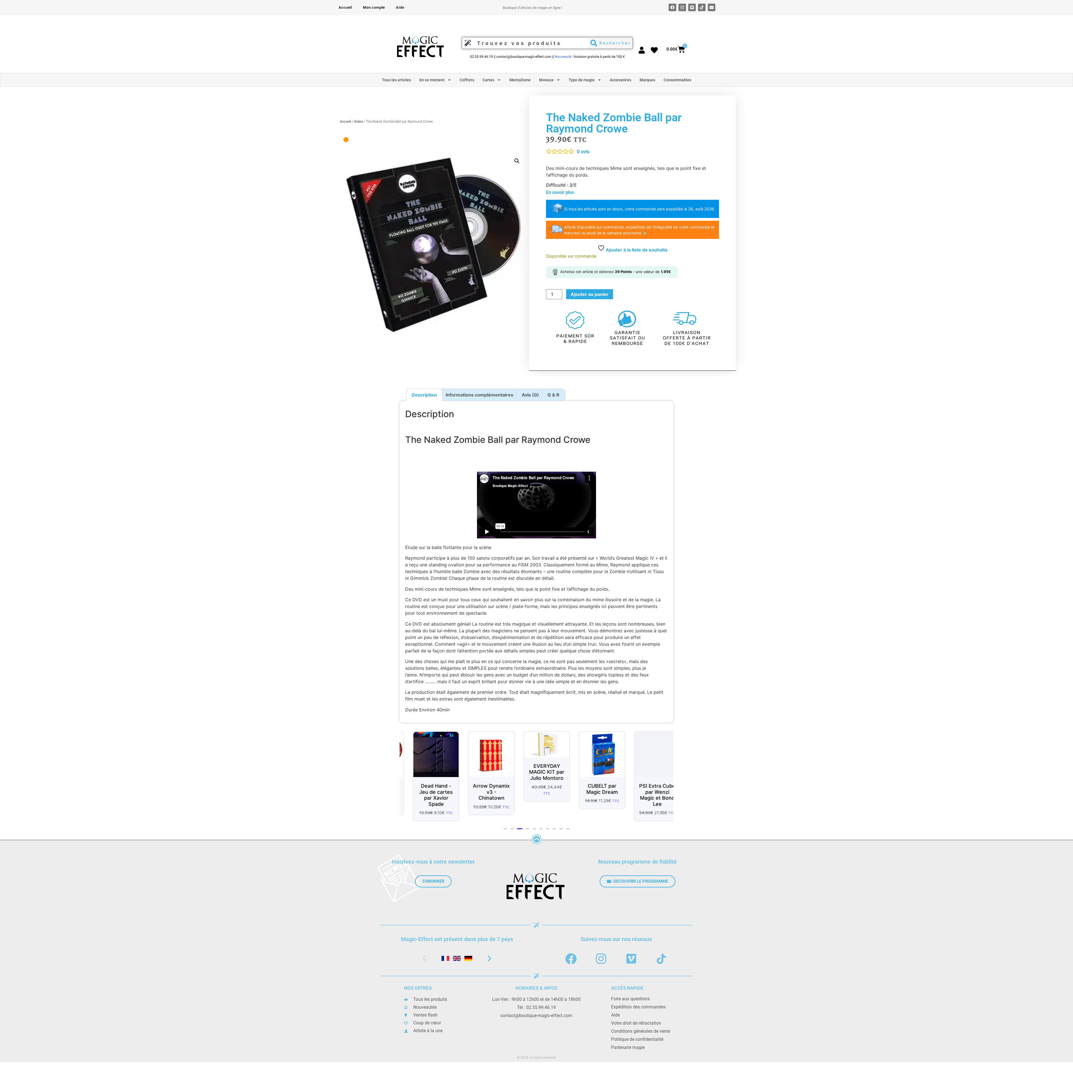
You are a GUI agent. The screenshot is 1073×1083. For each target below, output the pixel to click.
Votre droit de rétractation (636, 1023)
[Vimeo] (692, 7)
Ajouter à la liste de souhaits (636, 250)
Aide (400, 7)
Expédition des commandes (638, 1007)
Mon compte (374, 7)
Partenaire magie (628, 1047)
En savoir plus (560, 192)
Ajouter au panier (590, 294)
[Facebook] (672, 7)
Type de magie (582, 80)
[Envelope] (711, 7)
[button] (517, 161)
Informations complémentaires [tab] (479, 395)
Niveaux (546, 80)
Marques (647, 80)
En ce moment (432, 80)
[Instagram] (682, 7)
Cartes (488, 80)
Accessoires (620, 80)
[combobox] (524, 43)
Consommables (677, 80)
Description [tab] (424, 395)
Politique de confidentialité (637, 1039)
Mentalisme (520, 80)
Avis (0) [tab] (530, 395)
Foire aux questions (630, 998)
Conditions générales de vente (640, 1031)
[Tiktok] (702, 7)
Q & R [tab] (553, 395)
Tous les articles (396, 80)
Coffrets (467, 80)
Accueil (345, 7)
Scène (358, 122)
